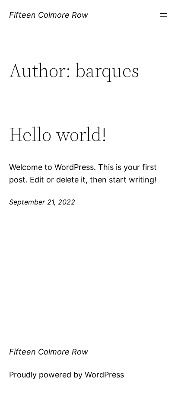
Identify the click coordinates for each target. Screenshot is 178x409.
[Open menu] (164, 15)
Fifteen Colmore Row (48, 14)
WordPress (104, 374)
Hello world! (58, 135)
